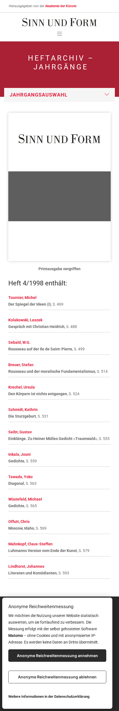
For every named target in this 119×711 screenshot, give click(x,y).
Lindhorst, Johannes (26, 566)
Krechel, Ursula (21, 387)
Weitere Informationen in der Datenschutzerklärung (48, 696)
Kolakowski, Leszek (25, 320)
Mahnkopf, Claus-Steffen (30, 544)
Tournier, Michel (22, 297)
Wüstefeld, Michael (25, 499)
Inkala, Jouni (19, 454)
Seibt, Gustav (20, 432)
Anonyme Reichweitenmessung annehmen (57, 655)
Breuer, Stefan (20, 365)
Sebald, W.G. (19, 342)
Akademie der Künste (60, 6)
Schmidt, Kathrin (23, 409)
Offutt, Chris (19, 521)
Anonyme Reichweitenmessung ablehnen (57, 676)
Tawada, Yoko (20, 477)
